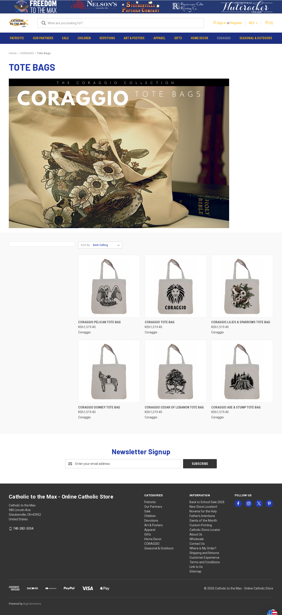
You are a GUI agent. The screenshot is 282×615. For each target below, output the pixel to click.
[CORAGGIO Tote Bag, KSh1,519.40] (176, 286)
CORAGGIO (224, 38)
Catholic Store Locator (204, 530)
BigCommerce (32, 603)
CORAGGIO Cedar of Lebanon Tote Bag (174, 407)
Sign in (221, 23)
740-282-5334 (23, 528)
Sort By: (86, 245)
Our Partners (43, 38)
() (271, 23)
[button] (35, 6)
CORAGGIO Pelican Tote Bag (99, 322)
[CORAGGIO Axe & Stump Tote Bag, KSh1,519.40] (242, 371)
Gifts (178, 38)
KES (252, 23)
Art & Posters (134, 38)
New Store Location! (203, 506)
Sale (65, 38)
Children (84, 38)
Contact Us (197, 543)
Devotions (107, 38)
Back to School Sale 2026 (206, 502)
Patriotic (17, 38)
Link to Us (196, 567)
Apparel (159, 38)
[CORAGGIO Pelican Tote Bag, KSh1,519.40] (109, 286)
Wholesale (196, 539)
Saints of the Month (203, 520)
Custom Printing (200, 525)
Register (236, 23)
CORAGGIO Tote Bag (159, 322)
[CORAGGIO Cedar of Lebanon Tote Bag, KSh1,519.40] (176, 371)
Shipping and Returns (204, 553)
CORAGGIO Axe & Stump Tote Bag (236, 407)
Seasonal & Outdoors (255, 38)
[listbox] (107, 245)
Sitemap (195, 571)
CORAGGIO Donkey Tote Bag (99, 407)
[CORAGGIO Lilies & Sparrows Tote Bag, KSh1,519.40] (242, 286)
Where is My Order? (202, 548)
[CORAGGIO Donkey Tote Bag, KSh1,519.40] (109, 371)
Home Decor (199, 38)
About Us (195, 534)
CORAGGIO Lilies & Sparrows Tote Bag (240, 322)
